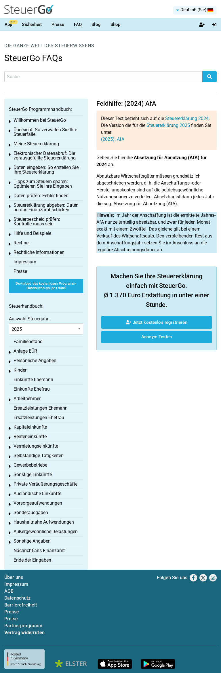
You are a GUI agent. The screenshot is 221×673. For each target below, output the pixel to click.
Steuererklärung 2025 (168, 125)
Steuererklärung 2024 (187, 118)
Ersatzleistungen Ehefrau (39, 417)
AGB (9, 591)
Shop (115, 24)
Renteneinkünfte (30, 436)
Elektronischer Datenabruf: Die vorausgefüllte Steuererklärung (45, 156)
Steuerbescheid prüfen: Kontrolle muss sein (37, 221)
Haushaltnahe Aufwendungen (44, 522)
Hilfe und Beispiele (32, 233)
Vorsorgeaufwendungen (38, 503)
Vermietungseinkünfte (36, 446)
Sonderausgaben (31, 512)
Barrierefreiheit (20, 605)
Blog (96, 24)
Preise (58, 24)
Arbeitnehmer (27, 398)
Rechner (22, 243)
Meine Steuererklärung (36, 144)
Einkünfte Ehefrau (32, 389)
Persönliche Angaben (35, 360)
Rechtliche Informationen (39, 252)
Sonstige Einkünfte (33, 474)
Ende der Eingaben (32, 560)
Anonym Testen (156, 336)
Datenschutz (17, 598)
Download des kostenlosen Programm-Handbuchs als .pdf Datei (46, 286)
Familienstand (28, 341)
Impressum (25, 262)
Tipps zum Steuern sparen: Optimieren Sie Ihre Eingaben (43, 184)
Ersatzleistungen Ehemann (41, 408)
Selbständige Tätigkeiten (39, 455)
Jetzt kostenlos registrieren (159, 322)
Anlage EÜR (25, 351)
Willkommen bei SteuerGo (40, 120)
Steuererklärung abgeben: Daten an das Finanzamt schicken (46, 207)
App (8, 24)
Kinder (20, 370)
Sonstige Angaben (32, 541)
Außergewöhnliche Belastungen (46, 531)
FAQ (78, 24)
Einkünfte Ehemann (33, 379)
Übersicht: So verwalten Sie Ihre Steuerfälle (45, 132)
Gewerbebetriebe (30, 465)
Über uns (13, 577)
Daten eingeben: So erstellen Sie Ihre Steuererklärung (46, 170)
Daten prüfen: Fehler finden (41, 195)
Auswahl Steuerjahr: (29, 319)
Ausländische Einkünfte (37, 493)
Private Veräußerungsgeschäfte (45, 484)
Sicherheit (32, 24)
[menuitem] (195, 10)
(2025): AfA (112, 139)
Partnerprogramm (23, 625)
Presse (20, 271)
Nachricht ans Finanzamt (39, 550)
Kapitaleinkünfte (30, 427)
